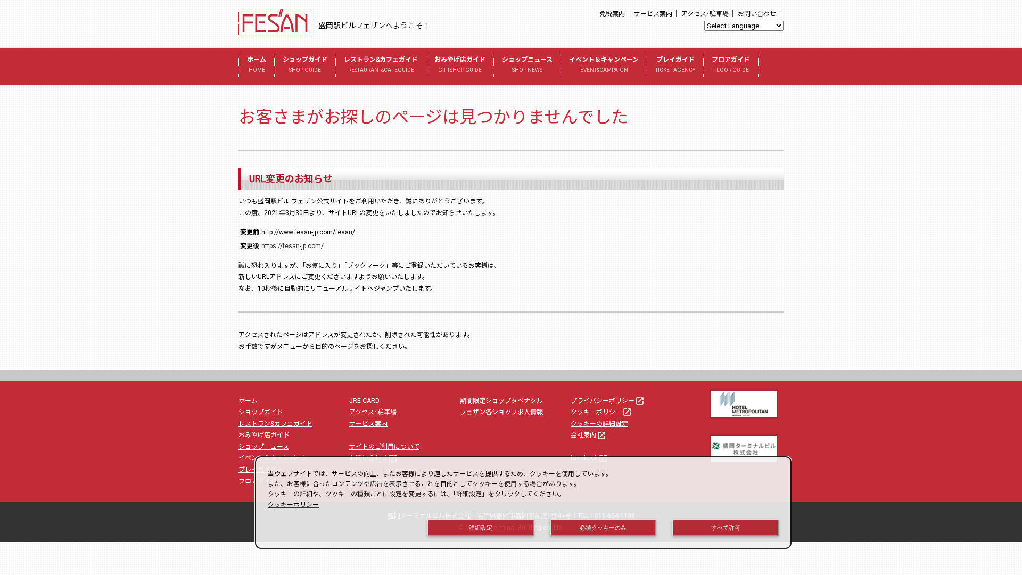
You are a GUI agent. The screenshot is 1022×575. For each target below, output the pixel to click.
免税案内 (612, 14)
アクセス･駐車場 (705, 14)
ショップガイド (305, 64)
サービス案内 (653, 14)
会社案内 (588, 435)
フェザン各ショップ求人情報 (501, 412)
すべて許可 (725, 527)
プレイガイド (675, 64)
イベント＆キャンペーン (604, 64)
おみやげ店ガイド (459, 64)
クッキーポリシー (601, 412)
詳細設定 (480, 527)
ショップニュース (527, 64)
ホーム (256, 64)
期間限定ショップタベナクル (501, 401)
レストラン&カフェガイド (381, 64)
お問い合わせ (757, 14)
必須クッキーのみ (603, 527)
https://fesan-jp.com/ (292, 246)
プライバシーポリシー (608, 401)
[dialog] (523, 502)
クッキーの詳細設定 (599, 424)
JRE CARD (364, 401)
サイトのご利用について (384, 446)
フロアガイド (731, 64)
